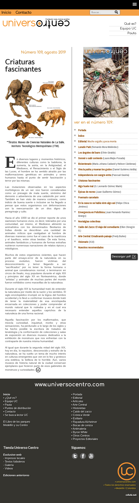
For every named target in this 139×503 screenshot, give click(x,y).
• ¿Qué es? (10, 397)
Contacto (23, 12)
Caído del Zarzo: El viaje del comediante (98, 227)
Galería (9, 465)
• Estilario (76, 418)
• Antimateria (78, 428)
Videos (9, 468)
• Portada (76, 394)
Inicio (6, 12)
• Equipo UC (10, 401)
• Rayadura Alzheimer (84, 421)
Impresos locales (15, 458)
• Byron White (79, 432)
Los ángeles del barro (89, 152)
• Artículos (77, 401)
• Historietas (78, 408)
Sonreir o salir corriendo (90, 158)
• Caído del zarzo (81, 411)
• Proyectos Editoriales (84, 439)
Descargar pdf (121, 256)
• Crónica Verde (80, 414)
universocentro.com (126, 482)
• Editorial (76, 397)
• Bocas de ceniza (82, 425)
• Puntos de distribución (17, 408)
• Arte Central (79, 404)
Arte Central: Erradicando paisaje (95, 236)
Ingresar (5, 501)
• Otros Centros (80, 435)
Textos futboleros (15, 461)
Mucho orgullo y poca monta (97, 141)
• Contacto (9, 411)
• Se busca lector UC (15, 414)
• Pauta (7, 404)
